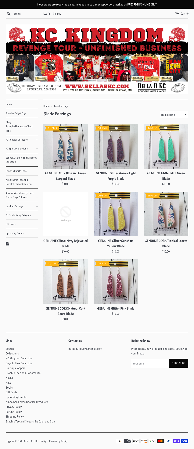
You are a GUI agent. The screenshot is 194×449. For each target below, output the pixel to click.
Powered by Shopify (58, 441)
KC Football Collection (22, 139)
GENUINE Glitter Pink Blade (115, 308)
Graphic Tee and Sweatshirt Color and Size (30, 421)
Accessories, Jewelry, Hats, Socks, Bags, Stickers (22, 195)
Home (9, 104)
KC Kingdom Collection (19, 358)
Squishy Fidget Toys (16, 113)
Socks (9, 387)
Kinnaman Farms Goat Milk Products (27, 402)
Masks (9, 377)
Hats (8, 382)
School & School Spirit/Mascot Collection (22, 159)
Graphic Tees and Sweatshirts (23, 373)
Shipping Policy (15, 416)
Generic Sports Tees (22, 170)
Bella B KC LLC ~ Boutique (35, 441)
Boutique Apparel (16, 368)
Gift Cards (11, 224)
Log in (46, 13)
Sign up (57, 13)
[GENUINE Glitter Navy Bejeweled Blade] (65, 214)
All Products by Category (18, 215)
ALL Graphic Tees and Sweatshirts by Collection (22, 181)
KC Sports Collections (22, 148)
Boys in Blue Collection (19, 363)
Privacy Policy (14, 406)
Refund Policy (14, 411)
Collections (12, 353)
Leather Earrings (22, 206)
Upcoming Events (15, 233)
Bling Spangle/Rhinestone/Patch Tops (19, 126)
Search (10, 348)
